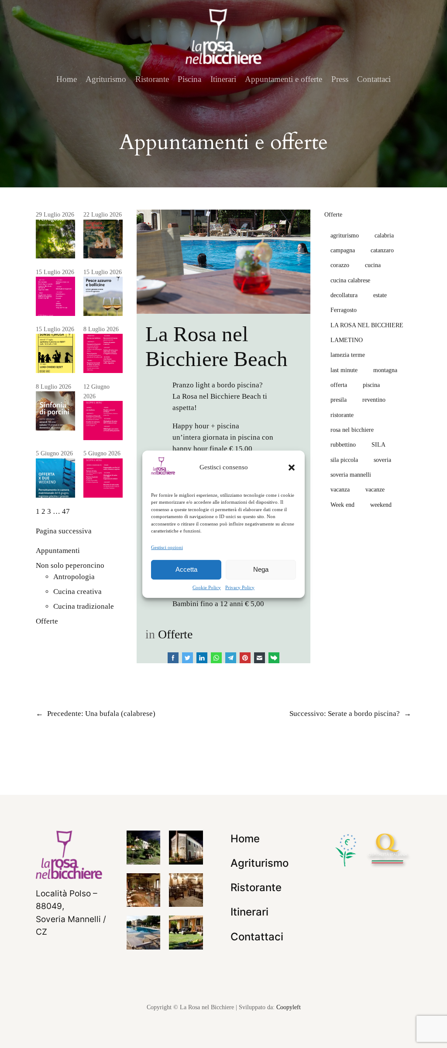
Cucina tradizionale (83, 606)
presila (338, 399)
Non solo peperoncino (70, 565)
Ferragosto (343, 309)
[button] (291, 467)
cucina (373, 264)
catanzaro (382, 250)
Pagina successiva (64, 531)
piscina (371, 384)
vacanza (340, 489)
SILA (378, 444)
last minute (344, 369)
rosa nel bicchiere (352, 429)
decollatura (344, 295)
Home (66, 79)
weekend (381, 504)
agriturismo (344, 235)
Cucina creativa (77, 591)
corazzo (339, 264)
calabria (384, 235)
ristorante (342, 414)
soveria (382, 459)
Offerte (47, 621)
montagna (385, 369)
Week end (342, 504)
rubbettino (343, 444)
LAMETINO (346, 339)
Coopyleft (288, 1007)
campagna (342, 250)
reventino (373, 399)
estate (380, 295)
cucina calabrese (350, 280)
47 (66, 511)
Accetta (186, 569)
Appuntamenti (58, 550)
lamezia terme (347, 354)
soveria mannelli (350, 474)
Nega (260, 569)
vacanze (375, 489)
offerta (338, 384)
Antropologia (74, 577)
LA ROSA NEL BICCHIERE (366, 325)
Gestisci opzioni (167, 546)
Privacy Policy (239, 587)
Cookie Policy (207, 587)
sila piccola (344, 459)
